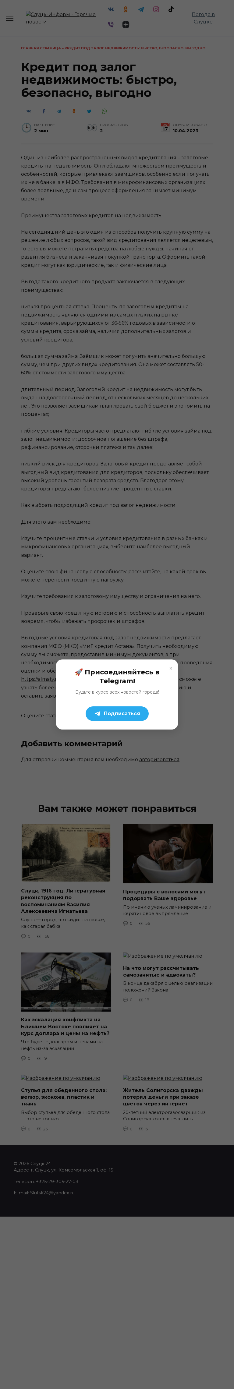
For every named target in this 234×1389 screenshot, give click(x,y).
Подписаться (122, 713)
